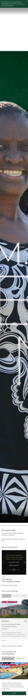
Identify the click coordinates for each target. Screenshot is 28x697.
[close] (26, 1)
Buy (11, 585)
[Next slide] (24, 562)
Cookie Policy (6, 688)
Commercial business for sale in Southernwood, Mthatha (11, 625)
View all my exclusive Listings (12, 646)
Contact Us (5, 525)
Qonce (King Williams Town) (19, 525)
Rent (15, 585)
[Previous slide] (3, 562)
